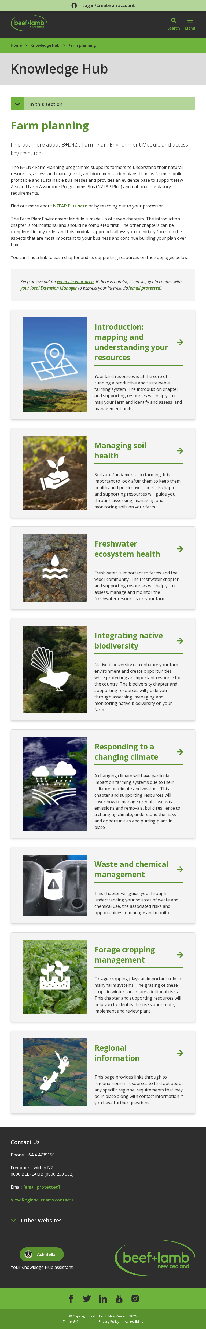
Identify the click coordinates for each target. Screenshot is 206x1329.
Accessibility (134, 1321)
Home (16, 45)
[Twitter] (87, 1299)
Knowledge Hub (45, 45)
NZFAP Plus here (70, 206)
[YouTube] (119, 1299)
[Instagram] (135, 1299)
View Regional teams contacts (42, 1200)
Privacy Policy (109, 1321)
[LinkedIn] (103, 1299)
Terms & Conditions (78, 1321)
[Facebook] (71, 1299)
